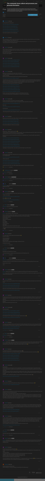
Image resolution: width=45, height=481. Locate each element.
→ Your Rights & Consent (32, 14)
